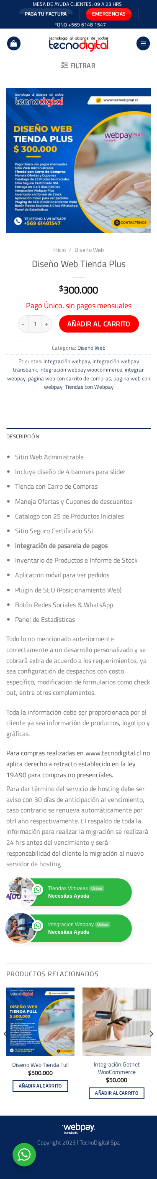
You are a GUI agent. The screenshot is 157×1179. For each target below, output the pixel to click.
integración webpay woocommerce (80, 369)
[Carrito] (14, 43)
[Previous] (6, 1051)
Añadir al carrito (99, 324)
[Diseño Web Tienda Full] (40, 1022)
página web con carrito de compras (69, 378)
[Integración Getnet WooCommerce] (116, 1022)
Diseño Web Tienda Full (40, 1065)
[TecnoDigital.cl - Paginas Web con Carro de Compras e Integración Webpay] (79, 43)
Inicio (59, 250)
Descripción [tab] (22, 436)
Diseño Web (89, 250)
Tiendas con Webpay (89, 387)
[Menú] (143, 43)
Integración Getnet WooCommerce (117, 1068)
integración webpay (67, 361)
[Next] (151, 1051)
